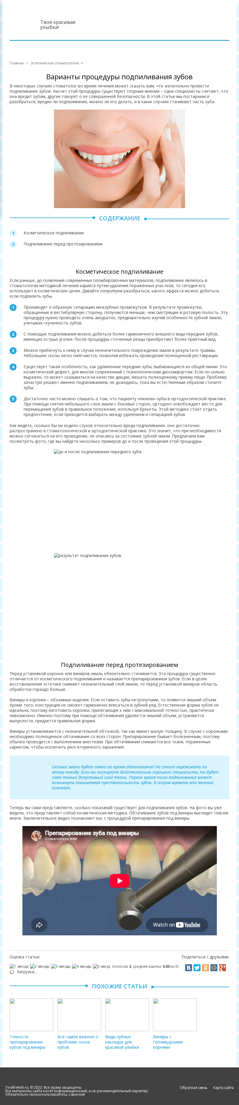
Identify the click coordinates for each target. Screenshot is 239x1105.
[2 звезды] (40, 966)
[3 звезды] (61, 966)
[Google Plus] (222, 967)
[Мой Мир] (213, 967)
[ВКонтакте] (188, 967)
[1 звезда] (20, 966)
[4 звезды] (82, 966)
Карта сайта (223, 1087)
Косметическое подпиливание (54, 233)
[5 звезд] (102, 966)
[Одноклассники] (205, 967)
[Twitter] (197, 967)
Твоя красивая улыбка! (57, 24)
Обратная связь (194, 1087)
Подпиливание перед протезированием (63, 244)
